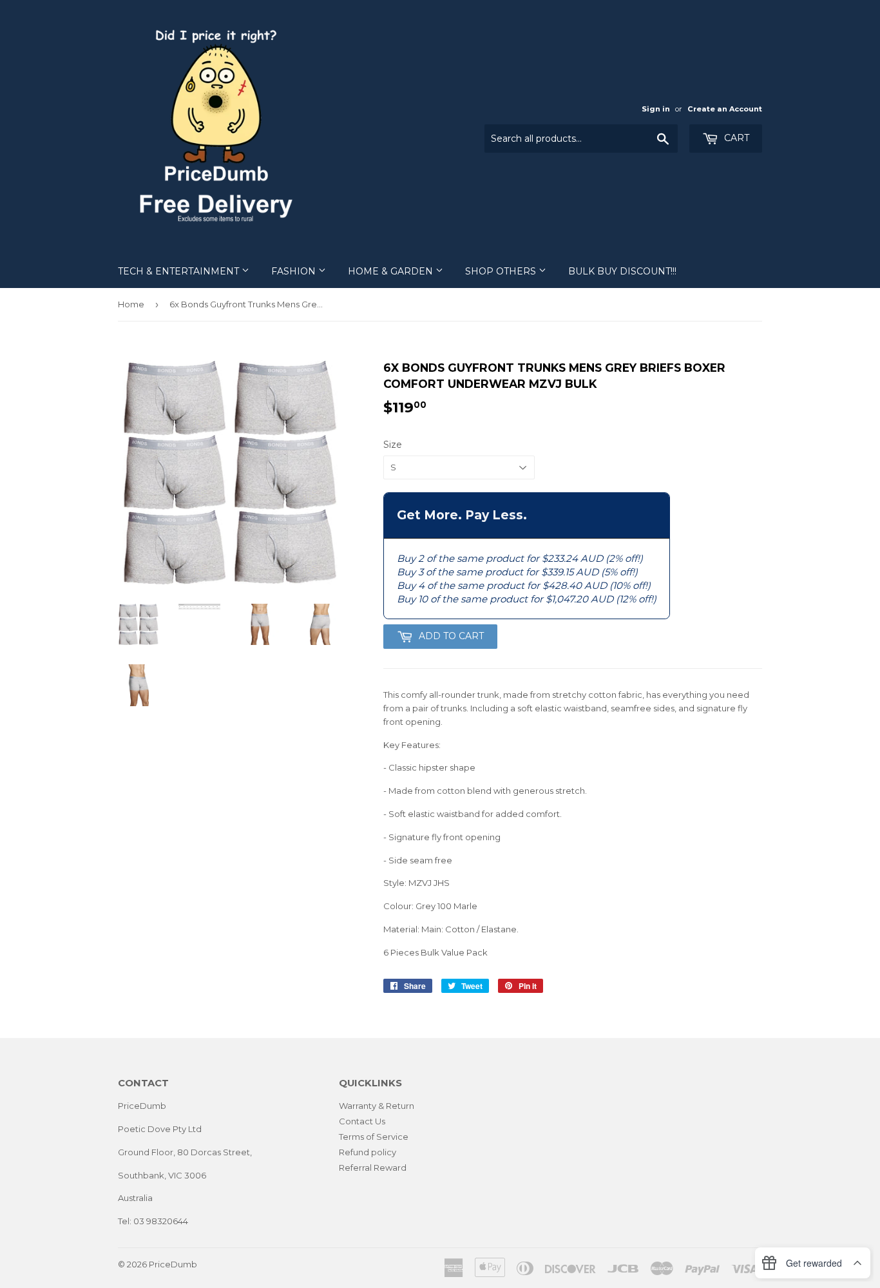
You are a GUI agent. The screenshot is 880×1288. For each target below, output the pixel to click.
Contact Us (362, 1121)
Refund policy (367, 1152)
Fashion (294, 271)
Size (392, 444)
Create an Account (724, 108)
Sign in (656, 108)
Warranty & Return (376, 1106)
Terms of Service (373, 1136)
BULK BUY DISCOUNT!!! (622, 271)
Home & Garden (391, 271)
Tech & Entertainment (180, 271)
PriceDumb (173, 1264)
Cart (735, 138)
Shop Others (502, 271)
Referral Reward (373, 1167)
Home (131, 304)
